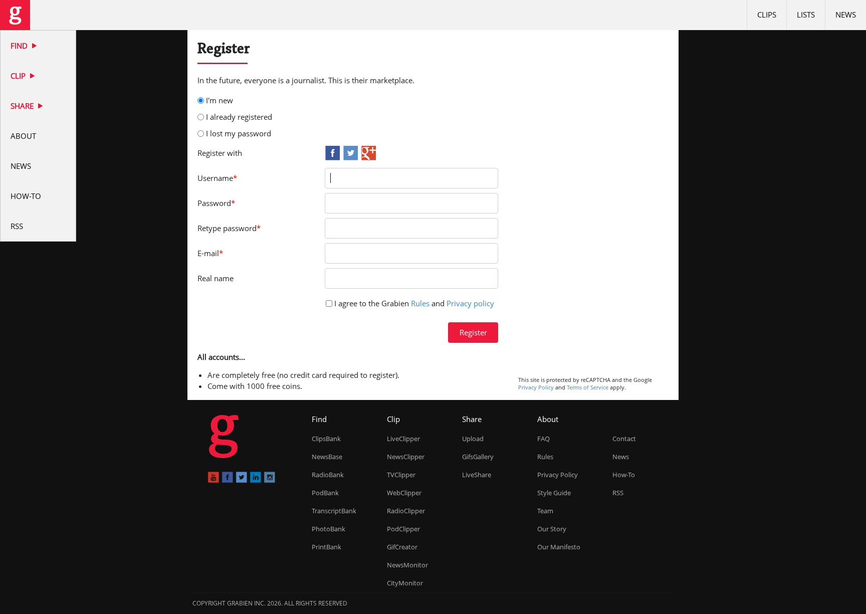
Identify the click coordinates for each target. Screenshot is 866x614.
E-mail (210, 253)
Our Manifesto (558, 546)
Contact (624, 438)
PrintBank (326, 546)
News (21, 166)
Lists (806, 15)
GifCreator (402, 546)
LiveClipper (403, 438)
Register (473, 332)
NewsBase (327, 456)
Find (20, 46)
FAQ (543, 438)
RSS (17, 226)
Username (217, 178)
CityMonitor (405, 582)
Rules (420, 303)
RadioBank (328, 474)
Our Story (551, 528)
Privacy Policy (536, 387)
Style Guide (554, 492)
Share (23, 106)
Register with (219, 153)
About (23, 136)
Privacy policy (470, 303)
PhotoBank (328, 528)
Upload (473, 438)
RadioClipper (406, 510)
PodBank (325, 492)
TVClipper (401, 474)
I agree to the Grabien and (414, 303)
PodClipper (403, 528)
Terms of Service (587, 387)
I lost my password (238, 133)
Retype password (229, 228)
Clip (19, 76)
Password (216, 203)
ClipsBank (326, 438)
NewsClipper (405, 456)
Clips (766, 15)
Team (545, 510)
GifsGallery (478, 456)
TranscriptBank (334, 510)
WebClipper (404, 492)
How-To (26, 196)
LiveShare (476, 474)
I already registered (239, 117)
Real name (215, 278)
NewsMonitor (407, 564)
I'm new (219, 100)
